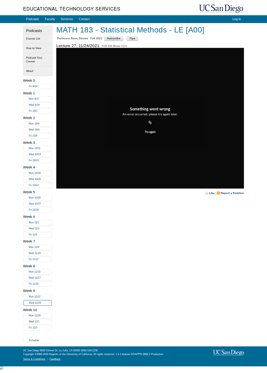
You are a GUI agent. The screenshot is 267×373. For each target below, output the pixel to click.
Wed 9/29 (34, 105)
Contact (84, 19)
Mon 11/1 (34, 222)
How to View (33, 48)
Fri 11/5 (33, 234)
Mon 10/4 (34, 123)
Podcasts (32, 19)
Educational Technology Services (71, 8)
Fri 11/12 (34, 259)
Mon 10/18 (35, 173)
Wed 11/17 (35, 277)
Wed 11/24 (35, 302)
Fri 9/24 (33, 86)
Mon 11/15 (34, 271)
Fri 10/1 (33, 111)
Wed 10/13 (35, 154)
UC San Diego (221, 9)
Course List (33, 38)
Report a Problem (232, 193)
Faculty (50, 19)
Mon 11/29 (34, 315)
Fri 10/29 (34, 209)
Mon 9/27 (34, 98)
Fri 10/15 (34, 160)
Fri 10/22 (34, 185)
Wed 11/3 (34, 228)
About (29, 70)
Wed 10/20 (35, 179)
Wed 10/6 (34, 129)
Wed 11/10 (35, 253)
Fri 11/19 (34, 284)
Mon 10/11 (34, 148)
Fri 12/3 (33, 327)
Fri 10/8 (33, 135)
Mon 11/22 (34, 296)
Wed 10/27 (35, 203)
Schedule (34, 340)
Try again (150, 132)
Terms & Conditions (34, 359)
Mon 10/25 (35, 197)
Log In (236, 19)
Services (67, 19)
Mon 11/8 (34, 247)
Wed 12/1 (34, 321)
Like (212, 193)
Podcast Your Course (34, 59)
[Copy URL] (150, 123)
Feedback (55, 359)
